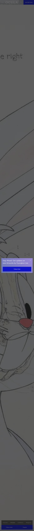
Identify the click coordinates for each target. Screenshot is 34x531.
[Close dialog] (30, 260)
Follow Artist (17, 269)
